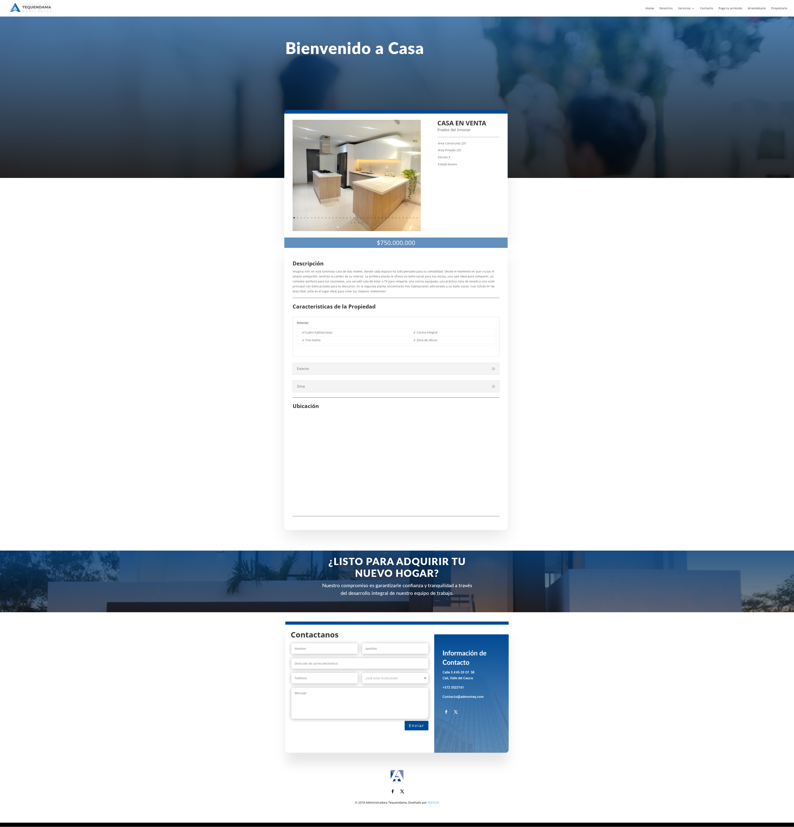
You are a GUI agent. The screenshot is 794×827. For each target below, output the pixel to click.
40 (362, 222)
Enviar (416, 725)
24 (375, 217)
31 (399, 217)
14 (340, 217)
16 (347, 217)
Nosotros (666, 8)
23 (371, 217)
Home (650, 8)
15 (343, 217)
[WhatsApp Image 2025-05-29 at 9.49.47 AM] (357, 231)
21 (364, 217)
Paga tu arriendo (730, 8)
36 (417, 217)
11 (329, 217)
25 (378, 217)
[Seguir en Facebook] (446, 712)
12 (333, 217)
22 (368, 217)
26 (382, 217)
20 (361, 217)
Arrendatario (757, 8)
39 (358, 222)
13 (336, 217)
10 (325, 217)
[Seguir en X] (455, 712)
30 (396, 217)
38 (355, 222)
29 (392, 217)
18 (354, 217)
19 (357, 217)
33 (406, 217)
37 (351, 222)
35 (413, 217)
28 (389, 217)
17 (350, 217)
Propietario (779, 8)
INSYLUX (433, 802)
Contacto (706, 8)
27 (385, 217)
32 (403, 217)
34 (410, 217)
